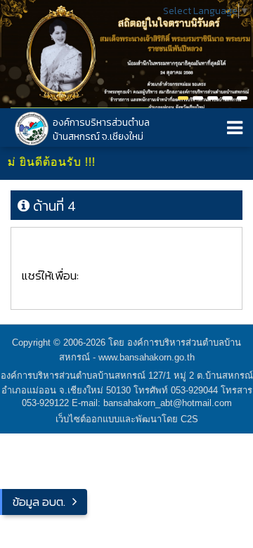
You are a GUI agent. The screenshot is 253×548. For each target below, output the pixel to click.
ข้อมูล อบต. (39, 501)
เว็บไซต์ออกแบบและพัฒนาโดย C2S (127, 419)
